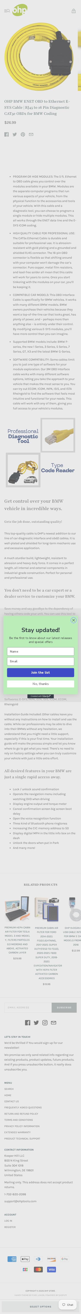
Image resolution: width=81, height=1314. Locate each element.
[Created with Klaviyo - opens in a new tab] (40, 696)
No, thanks (40, 684)
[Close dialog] (73, 620)
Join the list (40, 672)
